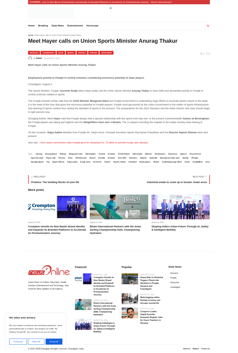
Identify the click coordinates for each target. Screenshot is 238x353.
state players (145, 162)
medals (102, 158)
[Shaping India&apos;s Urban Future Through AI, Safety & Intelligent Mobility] (83, 324)
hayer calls (51, 158)
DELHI (60, 53)
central (102, 154)
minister (112, 158)
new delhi (122, 158)
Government (195, 154)
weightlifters (198, 162)
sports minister (120, 162)
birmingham (91, 154)
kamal (92, 158)
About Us (186, 349)
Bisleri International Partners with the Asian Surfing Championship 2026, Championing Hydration (115, 229)
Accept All (54, 341)
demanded (137, 154)
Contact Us (205, 349)
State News (106, 53)
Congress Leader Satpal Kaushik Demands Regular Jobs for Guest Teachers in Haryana (151, 317)
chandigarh (175, 287)
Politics (82, 53)
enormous (173, 154)
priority (186, 158)
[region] (36, 330)
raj (48, 162)
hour (71, 158)
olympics (133, 158)
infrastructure (81, 158)
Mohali (70, 53)
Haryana (174, 273)
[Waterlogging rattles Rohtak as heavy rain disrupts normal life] (130, 299)
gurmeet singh (37, 158)
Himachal (174, 282)
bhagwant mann (76, 154)
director (149, 154)
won (208, 162)
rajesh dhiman (58, 162)
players (144, 158)
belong (63, 154)
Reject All (36, 341)
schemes (98, 162)
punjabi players (38, 162)
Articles (34, 53)
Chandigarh (48, 53)
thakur (156, 162)
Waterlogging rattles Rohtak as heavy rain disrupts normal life (150, 300)
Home (30, 35)
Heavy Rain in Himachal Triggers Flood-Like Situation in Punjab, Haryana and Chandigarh (151, 283)
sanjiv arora (85, 162)
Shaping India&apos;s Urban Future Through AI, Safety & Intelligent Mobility (104, 327)
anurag (39, 154)
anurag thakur (51, 154)
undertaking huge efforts (172, 162)
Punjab (93, 53)
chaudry (112, 154)
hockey (62, 158)
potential (154, 158)
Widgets (196, 349)
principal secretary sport (170, 158)
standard (132, 162)
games (184, 154)
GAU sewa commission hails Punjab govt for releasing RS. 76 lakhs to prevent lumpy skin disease (94, 142)
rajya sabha (72, 162)
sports (107, 162)
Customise (18, 341)
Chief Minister (124, 154)
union (188, 162)
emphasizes (160, 154)
